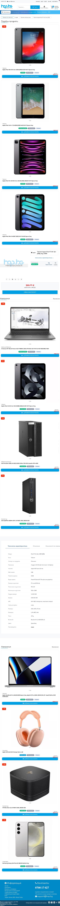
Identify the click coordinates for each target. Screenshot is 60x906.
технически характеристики (43, 257)
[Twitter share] (21, 279)
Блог (42, 1)
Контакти (55, 1)
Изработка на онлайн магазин (9, 904)
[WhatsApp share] (18, 279)
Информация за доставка (12, 894)
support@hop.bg (11, 1)
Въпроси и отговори (10, 889)
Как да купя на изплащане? (12, 890)
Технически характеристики (17, 546)
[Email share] (12, 279)
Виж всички (56, 298)
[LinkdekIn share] (15, 279)
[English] (59, 0)
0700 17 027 (4, 1)
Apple (32, 627)
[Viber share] (9, 279)
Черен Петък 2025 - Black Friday (14, 897)
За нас (49, 1)
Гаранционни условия (11, 892)
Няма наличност (30, 292)
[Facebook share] (6, 279)
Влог (45, 1)
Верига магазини (42, 12)
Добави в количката (31, 76)
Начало (38, 1)
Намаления (15, 12)
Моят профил (44, 8)
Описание (36, 546)
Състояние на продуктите (28, 12)
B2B (49, 12)
